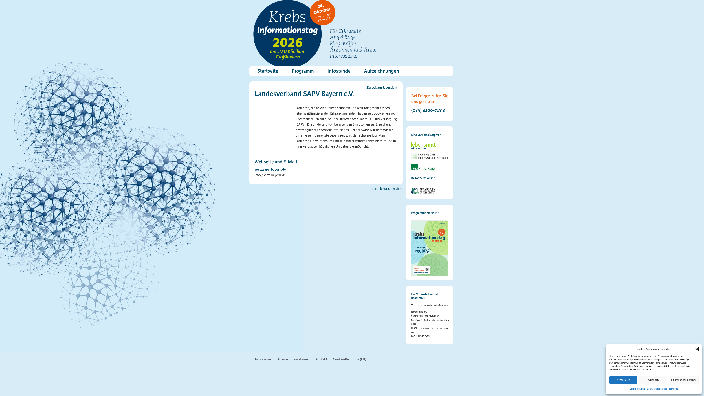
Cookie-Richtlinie (637, 389)
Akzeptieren (623, 380)
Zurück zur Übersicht (387, 189)
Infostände (339, 71)
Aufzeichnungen (381, 71)
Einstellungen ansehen (683, 380)
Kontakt (321, 359)
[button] (696, 349)
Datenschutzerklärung (657, 389)
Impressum (673, 389)
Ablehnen (653, 380)
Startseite (267, 71)
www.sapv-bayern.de (270, 169)
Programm (303, 71)
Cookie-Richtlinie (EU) (349, 359)
